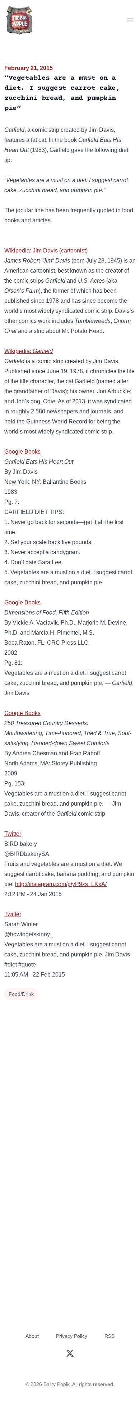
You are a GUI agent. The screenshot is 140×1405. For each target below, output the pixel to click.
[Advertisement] (70, 1076)
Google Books (22, 452)
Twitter (12, 834)
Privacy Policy (71, 1336)
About (32, 1336)
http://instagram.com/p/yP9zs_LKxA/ (61, 884)
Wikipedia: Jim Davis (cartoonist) (46, 250)
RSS (109, 1336)
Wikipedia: (28, 351)
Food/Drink (21, 994)
